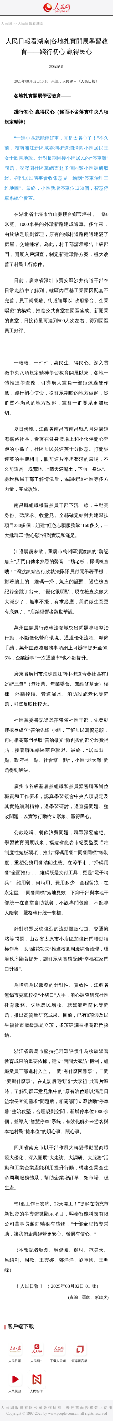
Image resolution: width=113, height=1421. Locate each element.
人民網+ (36, 1361)
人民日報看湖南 (30, 24)
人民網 (6, 24)
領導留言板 (79, 1361)
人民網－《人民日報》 (80, 81)
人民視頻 (14, 1391)
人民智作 (36, 1391)
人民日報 (14, 1361)
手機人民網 (58, 1361)
